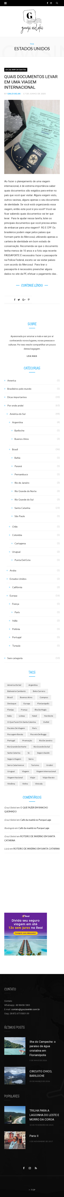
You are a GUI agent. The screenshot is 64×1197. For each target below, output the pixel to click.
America (11, 380)
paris (34, 728)
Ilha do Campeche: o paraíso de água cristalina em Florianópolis (43, 1048)
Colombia (17, 535)
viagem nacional (15, 777)
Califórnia (17, 587)
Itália (14, 620)
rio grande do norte (16, 746)
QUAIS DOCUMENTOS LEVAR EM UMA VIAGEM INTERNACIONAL (31, 82)
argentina (33, 685)
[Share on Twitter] (19, 300)
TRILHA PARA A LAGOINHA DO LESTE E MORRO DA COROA (44, 1115)
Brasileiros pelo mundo (19, 388)
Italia (9, 716)
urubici (49, 765)
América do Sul (17, 413)
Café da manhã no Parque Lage (35, 819)
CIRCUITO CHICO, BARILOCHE (41, 1073)
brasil (10, 697)
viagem (25, 771)
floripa (10, 709)
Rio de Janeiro (22, 482)
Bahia (17, 457)
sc (29, 753)
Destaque (11, 703)
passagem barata (15, 734)
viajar (32, 777)
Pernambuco (21, 474)
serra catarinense (15, 765)
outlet (46, 722)
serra (31, 759)
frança (24, 709)
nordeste (48, 716)
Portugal (16, 637)
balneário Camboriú (16, 691)
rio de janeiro (45, 740)
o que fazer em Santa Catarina (21, 722)
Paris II (34, 1136)
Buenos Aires (22, 438)
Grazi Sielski (14, 93)
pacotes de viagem (16, 728)
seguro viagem (14, 759)
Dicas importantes (15, 70)
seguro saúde (43, 753)
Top (32, 1189)
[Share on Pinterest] (29, 300)
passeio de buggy (38, 734)
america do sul (14, 685)
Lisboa (22, 716)
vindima (11, 783)
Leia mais (32, 356)
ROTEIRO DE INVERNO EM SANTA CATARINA (36, 848)
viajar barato (48, 777)
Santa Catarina (22, 507)
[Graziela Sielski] (32, 21)
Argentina (17, 422)
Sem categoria (15, 658)
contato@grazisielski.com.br (25, 1009)
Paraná (18, 466)
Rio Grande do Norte (26, 491)
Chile (15, 526)
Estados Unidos (18, 578)
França (15, 603)
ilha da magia (40, 709)
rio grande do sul (42, 746)
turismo (35, 765)
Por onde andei (15, 405)
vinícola (38, 783)
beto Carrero (39, 691)
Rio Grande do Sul (24, 499)
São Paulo (20, 516)
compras (44, 697)
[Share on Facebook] (14, 300)
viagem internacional (46, 771)
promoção (27, 740)
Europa (13, 595)
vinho (25, 783)
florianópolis (43, 703)
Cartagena (20, 543)
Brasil (15, 449)
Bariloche (19, 430)
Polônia (16, 629)
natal (34, 716)
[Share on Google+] (23, 300)
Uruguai (16, 551)
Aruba (13, 570)
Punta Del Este (23, 560)
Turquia (16, 645)
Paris (17, 612)
